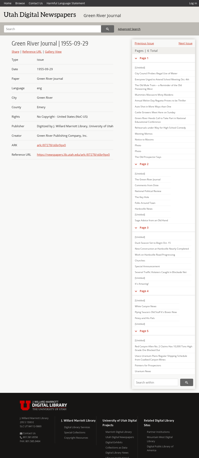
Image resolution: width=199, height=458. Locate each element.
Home (7, 3)
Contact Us (36, 3)
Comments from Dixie (147, 185)
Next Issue (185, 43)
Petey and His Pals (145, 318)
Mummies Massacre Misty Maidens (154, 94)
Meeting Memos (144, 133)
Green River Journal (102, 15)
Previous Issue (144, 43)
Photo (138, 145)
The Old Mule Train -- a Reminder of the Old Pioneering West (158, 87)
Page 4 (144, 291)
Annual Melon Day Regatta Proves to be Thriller (160, 100)
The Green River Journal (148, 179)
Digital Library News (117, 452)
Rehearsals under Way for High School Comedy (160, 127)
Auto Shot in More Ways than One (153, 106)
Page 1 (144, 58)
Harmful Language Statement (66, 3)
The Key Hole (142, 197)
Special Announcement (147, 266)
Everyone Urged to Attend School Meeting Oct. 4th (162, 79)
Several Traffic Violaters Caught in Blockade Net (161, 272)
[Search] (107, 29)
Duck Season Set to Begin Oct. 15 (153, 243)
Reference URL (32, 52)
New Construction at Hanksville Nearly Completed (162, 248)
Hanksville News (144, 208)
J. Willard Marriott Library (34, 418)
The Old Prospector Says (148, 157)
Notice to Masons (144, 139)
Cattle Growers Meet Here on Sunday (155, 112)
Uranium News (143, 371)
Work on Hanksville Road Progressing (155, 254)
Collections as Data (116, 447)
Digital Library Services (77, 427)
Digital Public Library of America (160, 448)
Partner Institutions (158, 432)
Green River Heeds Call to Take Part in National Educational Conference (160, 120)
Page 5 (144, 331)
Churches (140, 260)
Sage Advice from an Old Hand (151, 220)
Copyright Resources (76, 437)
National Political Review (148, 191)
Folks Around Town (145, 203)
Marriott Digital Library (119, 432)
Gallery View (53, 52)
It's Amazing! (142, 283)
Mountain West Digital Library (160, 439)
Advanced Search (129, 29)
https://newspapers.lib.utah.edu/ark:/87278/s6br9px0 (73, 154)
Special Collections (74, 432)
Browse (20, 3)
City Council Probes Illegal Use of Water (156, 73)
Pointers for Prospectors (148, 365)
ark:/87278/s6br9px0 (51, 145)
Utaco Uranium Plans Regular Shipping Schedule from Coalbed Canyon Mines (161, 357)
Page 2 (144, 164)
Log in (193, 3)
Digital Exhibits (114, 442)
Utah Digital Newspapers (120, 437)
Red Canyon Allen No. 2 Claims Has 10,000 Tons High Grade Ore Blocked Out (163, 348)
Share (15, 52)
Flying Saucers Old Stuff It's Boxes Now (156, 312)
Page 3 (144, 227)
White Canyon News (145, 306)
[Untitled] (140, 67)
